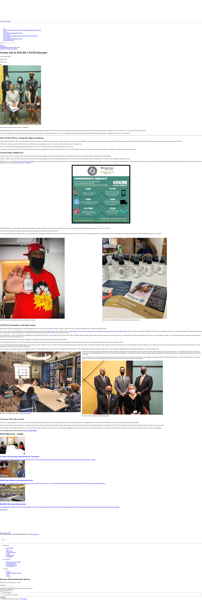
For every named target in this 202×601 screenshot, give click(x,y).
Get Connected (7, 37)
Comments (2, 585)
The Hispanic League (90, 331)
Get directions (35, 534)
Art (26, 30)
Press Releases (10, 47)
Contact (12, 40)
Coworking (13, 36)
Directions (2, 46)
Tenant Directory (18, 38)
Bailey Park (13, 30)
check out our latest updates (29, 430)
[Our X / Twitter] (3, 540)
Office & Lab (6, 36)
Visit (4, 28)
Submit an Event (18, 33)
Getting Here (38, 30)
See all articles (3, 509)
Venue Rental (11, 33)
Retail (17, 36)
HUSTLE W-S (50, 331)
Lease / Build (6, 34)
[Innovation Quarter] (42, 21)
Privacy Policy (23, 598)
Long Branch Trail (20, 30)
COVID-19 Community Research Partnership (24, 161)
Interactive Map (31, 30)
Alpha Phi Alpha (73, 331)
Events (5, 31)
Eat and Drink (6, 30)
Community (3, 48)
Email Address (6, 589)
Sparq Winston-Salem (8, 38)
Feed (1, 47)
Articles (4, 47)
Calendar (5, 33)
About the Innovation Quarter (13, 573)
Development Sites (33, 36)
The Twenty (81, 331)
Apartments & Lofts (23, 36)
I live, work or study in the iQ (10, 594)
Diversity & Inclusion (11, 48)
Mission (8, 40)
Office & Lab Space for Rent (13, 562)
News (4, 40)
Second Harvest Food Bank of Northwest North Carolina (112, 331)
